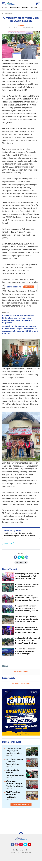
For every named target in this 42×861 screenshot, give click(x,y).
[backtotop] (21, 834)
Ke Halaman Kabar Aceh (20, 684)
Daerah (34, 8)
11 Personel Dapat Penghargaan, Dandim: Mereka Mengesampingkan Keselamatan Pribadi (15, 750)
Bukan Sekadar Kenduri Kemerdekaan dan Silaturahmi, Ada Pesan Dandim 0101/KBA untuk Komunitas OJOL (14, 772)
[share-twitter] (19, 557)
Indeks (25, 8)
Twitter (26, 847)
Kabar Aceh (8, 544)
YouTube (31, 847)
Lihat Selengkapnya (20, 804)
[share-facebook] (15, 557)
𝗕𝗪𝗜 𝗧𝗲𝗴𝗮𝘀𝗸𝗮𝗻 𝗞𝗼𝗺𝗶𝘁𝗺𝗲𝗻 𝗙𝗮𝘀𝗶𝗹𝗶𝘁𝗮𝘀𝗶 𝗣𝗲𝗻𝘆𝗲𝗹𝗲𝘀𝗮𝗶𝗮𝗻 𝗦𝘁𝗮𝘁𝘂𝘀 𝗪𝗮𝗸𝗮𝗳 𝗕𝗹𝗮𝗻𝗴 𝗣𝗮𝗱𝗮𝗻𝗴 (13, 794)
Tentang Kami (24, 850)
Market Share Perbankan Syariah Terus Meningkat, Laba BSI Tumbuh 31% (19, 534)
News (5, 666)
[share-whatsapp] (22, 557)
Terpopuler (14, 8)
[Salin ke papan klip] (26, 557)
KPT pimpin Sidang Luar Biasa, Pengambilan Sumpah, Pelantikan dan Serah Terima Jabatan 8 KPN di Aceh (15, 761)
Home (4, 8)
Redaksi (15, 850)
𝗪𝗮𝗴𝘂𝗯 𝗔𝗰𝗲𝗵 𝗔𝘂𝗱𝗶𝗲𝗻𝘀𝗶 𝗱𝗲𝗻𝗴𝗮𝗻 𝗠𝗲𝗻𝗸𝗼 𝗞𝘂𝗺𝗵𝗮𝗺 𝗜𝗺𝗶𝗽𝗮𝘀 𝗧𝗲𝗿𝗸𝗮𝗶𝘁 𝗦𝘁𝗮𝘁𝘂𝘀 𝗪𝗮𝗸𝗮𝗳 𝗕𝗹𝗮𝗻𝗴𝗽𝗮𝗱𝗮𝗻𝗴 (14, 783)
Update (29, 287)
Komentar (22, 562)
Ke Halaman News (20, 672)
